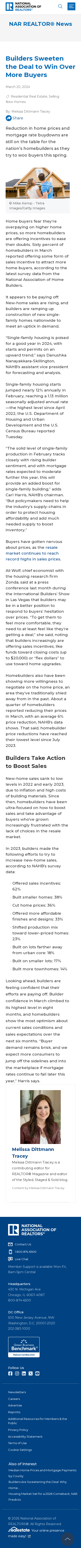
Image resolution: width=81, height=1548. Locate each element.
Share (18, 118)
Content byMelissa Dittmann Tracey (38, 1188)
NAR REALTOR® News (40, 24)
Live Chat (21, 1259)
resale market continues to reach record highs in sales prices (33, 553)
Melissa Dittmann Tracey (30, 111)
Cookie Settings (20, 1450)
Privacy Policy (18, 1430)
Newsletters (17, 1392)
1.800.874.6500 (25, 1251)
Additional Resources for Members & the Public (37, 1421)
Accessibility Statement (25, 1436)
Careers (14, 1399)
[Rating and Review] (24, 1356)
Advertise (15, 1405)
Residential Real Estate (29, 96)
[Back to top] (67, 1539)
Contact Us (23, 1244)
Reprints (14, 1412)
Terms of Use (17, 1443)
